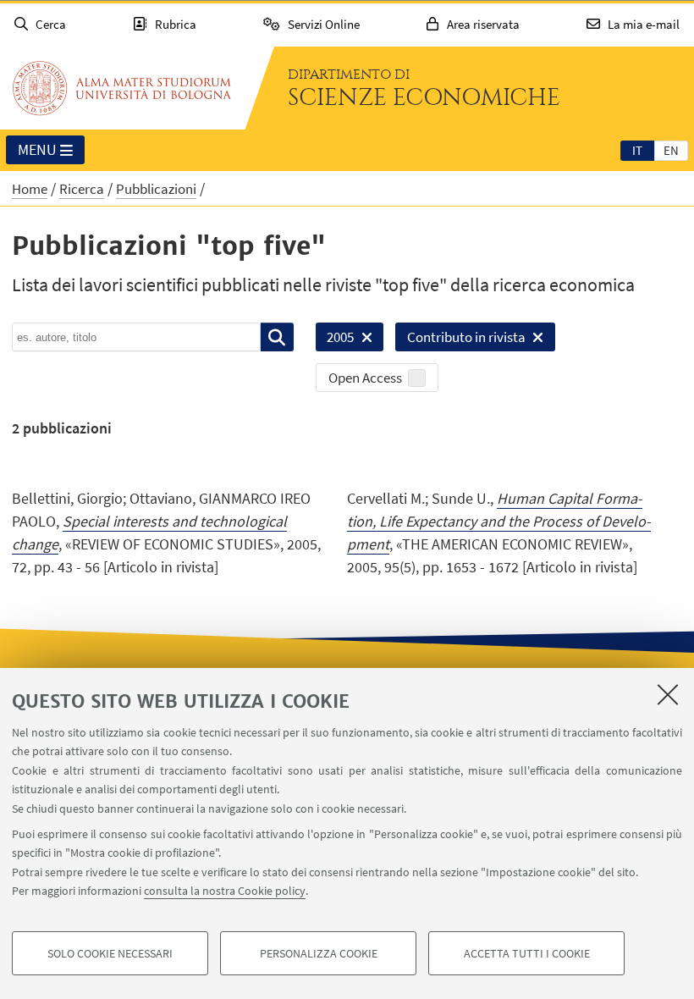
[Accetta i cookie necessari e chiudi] (667, 694)
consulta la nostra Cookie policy (225, 890)
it (637, 150)
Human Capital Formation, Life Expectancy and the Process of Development (499, 521)
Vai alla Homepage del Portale (122, 88)
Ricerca (81, 188)
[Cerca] (277, 337)
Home (29, 188)
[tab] (637, 150)
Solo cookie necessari (110, 953)
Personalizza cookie (318, 953)
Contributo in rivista (460, 339)
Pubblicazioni (156, 188)
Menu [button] (37, 149)
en (671, 150)
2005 (335, 339)
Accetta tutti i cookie (527, 953)
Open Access (365, 377)
